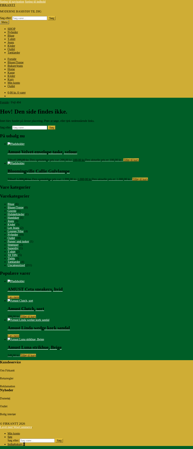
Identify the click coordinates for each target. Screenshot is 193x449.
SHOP (11, 28)
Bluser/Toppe (16, 62)
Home (11, 69)
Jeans (11, 42)
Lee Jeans (13, 227)
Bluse (11, 35)
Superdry (13, 248)
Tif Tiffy (13, 255)
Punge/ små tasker (18, 241)
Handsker (13, 217)
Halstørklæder (16, 214)
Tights (11, 258)
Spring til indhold (35, 1)
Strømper (13, 244)
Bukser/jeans (15, 65)
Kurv (11, 79)
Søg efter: (5, 18)
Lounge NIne (16, 231)
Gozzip (12, 210)
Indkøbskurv (16, 444)
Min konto (14, 82)
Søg (51, 18)
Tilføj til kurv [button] (131, 159)
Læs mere (13, 297)
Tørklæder (14, 52)
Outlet (11, 49)
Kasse (11, 72)
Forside (12, 59)
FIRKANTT (7, 5)
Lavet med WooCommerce (16, 427)
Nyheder (13, 32)
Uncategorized (16, 265)
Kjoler (11, 45)
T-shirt (11, 39)
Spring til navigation (12, 1)
